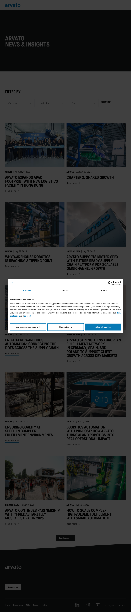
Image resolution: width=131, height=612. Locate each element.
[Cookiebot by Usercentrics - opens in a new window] (110, 283)
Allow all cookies (103, 327)
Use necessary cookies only (28, 327)
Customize (64, 327)
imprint (27, 316)
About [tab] (104, 290)
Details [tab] (65, 290)
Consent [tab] (27, 290)
